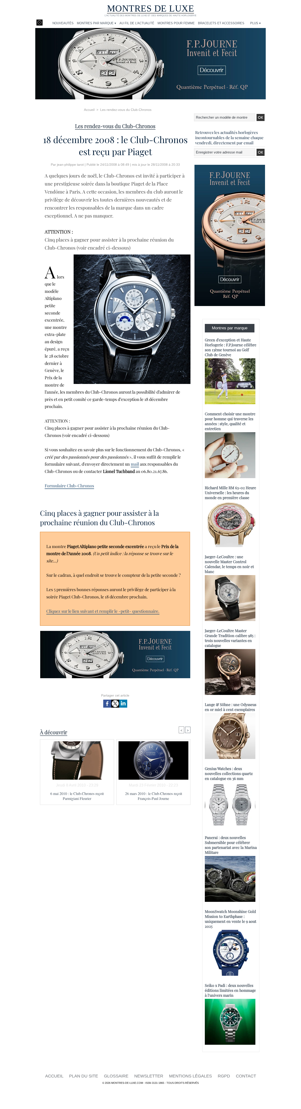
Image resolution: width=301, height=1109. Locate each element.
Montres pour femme (176, 23)
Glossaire (117, 1076)
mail (135, 464)
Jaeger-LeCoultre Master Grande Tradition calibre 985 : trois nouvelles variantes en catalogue (230, 638)
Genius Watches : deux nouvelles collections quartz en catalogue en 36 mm (229, 773)
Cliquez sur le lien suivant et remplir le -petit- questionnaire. (102, 611)
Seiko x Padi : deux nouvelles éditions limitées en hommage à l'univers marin (230, 990)
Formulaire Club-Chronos (69, 485)
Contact (246, 1076)
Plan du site (84, 1076)
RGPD (224, 1076)
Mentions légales (191, 1076)
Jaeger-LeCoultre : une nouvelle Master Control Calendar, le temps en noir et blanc (229, 564)
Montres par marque (229, 328)
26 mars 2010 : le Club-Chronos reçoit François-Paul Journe (153, 796)
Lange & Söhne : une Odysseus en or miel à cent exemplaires (230, 707)
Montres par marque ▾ (96, 23)
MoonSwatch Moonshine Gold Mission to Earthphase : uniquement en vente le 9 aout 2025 (230, 919)
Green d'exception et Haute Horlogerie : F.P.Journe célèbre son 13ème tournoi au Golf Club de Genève (230, 347)
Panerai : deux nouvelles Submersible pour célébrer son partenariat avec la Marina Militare (231, 845)
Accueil (89, 110)
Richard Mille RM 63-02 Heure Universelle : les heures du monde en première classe (230, 492)
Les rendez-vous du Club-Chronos (125, 110)
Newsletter (149, 1076)
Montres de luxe (150, 8)
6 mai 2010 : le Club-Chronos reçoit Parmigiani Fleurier (77, 796)
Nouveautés (63, 23)
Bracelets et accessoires (221, 23)
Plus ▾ (255, 23)
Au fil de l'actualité (136, 23)
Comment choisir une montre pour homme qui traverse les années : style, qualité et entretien (230, 421)
